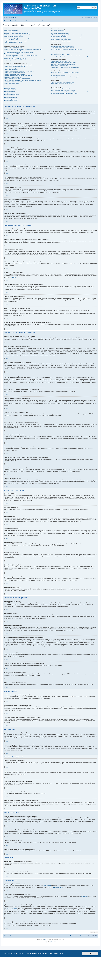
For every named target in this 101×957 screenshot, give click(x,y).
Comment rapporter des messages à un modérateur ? (17, 78)
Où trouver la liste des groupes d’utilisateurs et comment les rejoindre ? (68, 35)
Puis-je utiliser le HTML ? (10, 89)
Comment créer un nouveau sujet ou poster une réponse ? (18, 65)
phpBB (14, 277)
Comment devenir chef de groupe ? (59, 36)
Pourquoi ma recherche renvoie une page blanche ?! (63, 64)
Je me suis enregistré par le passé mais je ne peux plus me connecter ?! (21, 38)
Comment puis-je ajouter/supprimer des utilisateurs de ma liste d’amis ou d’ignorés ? (71, 56)
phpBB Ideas (84, 896)
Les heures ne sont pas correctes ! (12, 50)
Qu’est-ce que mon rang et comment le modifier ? (15, 58)
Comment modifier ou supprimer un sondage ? (15, 72)
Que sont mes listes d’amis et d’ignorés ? (61, 54)
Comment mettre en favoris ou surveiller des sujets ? (64, 74)
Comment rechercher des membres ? (60, 65)
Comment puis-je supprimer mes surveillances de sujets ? (65, 76)
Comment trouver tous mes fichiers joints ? (61, 83)
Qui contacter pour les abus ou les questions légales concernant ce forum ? (69, 91)
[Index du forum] (13, 8)
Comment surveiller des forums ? (59, 75)
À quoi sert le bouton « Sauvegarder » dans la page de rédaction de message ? (23, 80)
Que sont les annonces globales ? (12, 94)
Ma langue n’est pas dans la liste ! (12, 53)
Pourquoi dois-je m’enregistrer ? (11, 30)
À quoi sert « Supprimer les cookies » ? (13, 42)
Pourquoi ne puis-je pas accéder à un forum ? (15, 74)
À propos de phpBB (58, 887)
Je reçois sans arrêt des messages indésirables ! (63, 47)
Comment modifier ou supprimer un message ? (15, 66)
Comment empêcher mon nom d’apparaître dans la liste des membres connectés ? (23, 49)
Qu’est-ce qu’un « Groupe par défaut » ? (61, 39)
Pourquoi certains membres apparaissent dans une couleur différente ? (68, 38)
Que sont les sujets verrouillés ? (11, 99)
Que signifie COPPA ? (9, 32)
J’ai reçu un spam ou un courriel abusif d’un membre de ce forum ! (67, 49)
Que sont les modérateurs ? (58, 32)
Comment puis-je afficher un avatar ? (12, 56)
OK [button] (90, 953)
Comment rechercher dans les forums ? (61, 61)
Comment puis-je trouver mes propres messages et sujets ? (65, 67)
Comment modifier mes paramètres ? (13, 47)
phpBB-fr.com (53, 941)
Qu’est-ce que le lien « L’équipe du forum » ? (61, 41)
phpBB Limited (47, 885)
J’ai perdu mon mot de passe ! (11, 39)
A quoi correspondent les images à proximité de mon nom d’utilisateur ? (21, 55)
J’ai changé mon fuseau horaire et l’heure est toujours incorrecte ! (19, 52)
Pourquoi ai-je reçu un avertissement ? (13, 77)
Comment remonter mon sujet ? (11, 83)
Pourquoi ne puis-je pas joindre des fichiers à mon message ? (18, 75)
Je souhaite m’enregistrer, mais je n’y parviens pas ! (16, 33)
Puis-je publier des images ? (10, 93)
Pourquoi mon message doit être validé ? (13, 81)
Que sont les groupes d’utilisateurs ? (60, 33)
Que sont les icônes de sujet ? (11, 100)
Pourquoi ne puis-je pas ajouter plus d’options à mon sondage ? (19, 71)
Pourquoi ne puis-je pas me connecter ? (13, 36)
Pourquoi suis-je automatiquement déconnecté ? (15, 41)
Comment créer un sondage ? (11, 69)
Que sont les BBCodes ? (10, 88)
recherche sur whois (11, 908)
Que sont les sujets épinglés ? (11, 97)
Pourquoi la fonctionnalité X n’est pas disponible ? (63, 90)
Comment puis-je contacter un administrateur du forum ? (64, 93)
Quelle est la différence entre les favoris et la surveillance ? (65, 72)
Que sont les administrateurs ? (58, 30)
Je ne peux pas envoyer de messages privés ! (62, 46)
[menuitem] (14, 18)
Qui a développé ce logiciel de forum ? (60, 88)
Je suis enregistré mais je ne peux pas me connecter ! (17, 35)
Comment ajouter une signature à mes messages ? (16, 68)
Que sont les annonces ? (10, 96)
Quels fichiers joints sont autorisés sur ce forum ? (63, 82)
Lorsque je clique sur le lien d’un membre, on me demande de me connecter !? (24, 59)
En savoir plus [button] (58, 953)
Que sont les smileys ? (9, 91)
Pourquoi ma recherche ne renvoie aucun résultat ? (63, 62)
